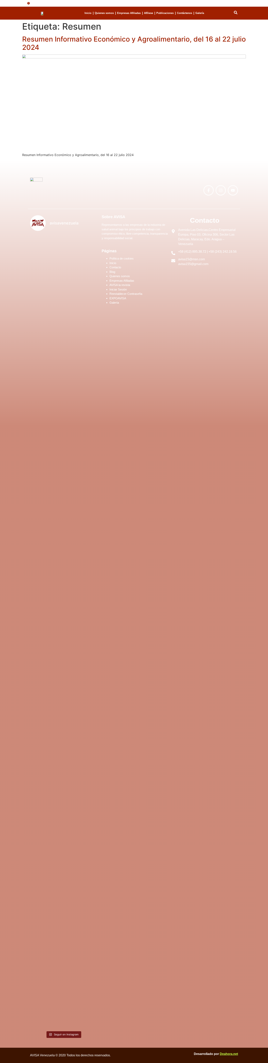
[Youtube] (233, 190)
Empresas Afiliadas (129, 13)
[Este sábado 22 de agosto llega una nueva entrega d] (80, 927)
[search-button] (235, 12)
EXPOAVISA (117, 298)
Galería (199, 13)
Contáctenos (184, 13)
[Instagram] (221, 190)
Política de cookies (121, 258)
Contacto (115, 267)
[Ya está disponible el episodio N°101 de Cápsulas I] (46, 894)
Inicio (88, 13)
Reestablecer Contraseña (125, 293)
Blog (112, 271)
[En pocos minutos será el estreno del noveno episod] (46, 323)
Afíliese (148, 13)
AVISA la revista (119, 285)
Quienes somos (104, 13)
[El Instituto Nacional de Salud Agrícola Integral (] (80, 530)
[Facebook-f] (208, 190)
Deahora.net (229, 1054)
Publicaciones (165, 13)
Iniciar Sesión (118, 289)
